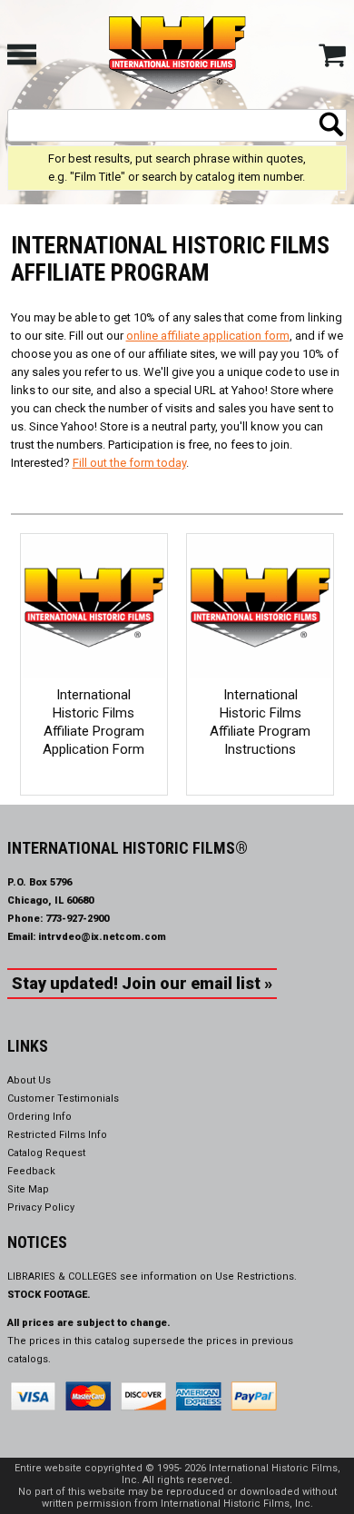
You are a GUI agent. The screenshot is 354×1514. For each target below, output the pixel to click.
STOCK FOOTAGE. (49, 1295)
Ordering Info (39, 1117)
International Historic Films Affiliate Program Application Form (93, 722)
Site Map (28, 1189)
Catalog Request (46, 1153)
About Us (29, 1080)
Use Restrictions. (256, 1276)
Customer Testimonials (63, 1098)
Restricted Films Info (57, 1135)
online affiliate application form (208, 335)
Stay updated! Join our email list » (142, 983)
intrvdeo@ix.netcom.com (102, 937)
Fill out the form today (129, 463)
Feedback (31, 1171)
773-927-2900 (77, 919)
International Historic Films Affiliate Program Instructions (260, 722)
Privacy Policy (40, 1207)
